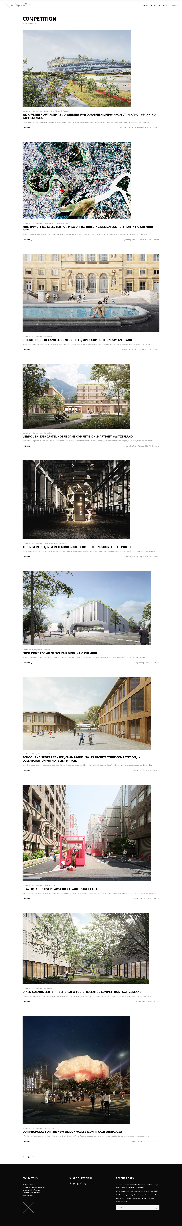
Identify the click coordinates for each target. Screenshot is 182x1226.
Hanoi (52, 111)
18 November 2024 (141, 127)
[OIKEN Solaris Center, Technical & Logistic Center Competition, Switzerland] (86, 948)
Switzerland (48, 336)
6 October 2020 (153, 1001)
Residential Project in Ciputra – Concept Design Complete (136, 1195)
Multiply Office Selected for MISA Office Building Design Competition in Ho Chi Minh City (88, 228)
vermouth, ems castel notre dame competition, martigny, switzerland (78, 436)
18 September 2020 (152, 1141)
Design (46, 111)
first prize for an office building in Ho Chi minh (60, 653)
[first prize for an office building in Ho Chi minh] (87, 608)
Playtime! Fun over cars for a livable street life (60, 889)
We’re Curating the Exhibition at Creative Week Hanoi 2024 (137, 1191)
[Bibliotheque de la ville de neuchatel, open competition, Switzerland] (91, 293)
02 (29, 1157)
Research (59, 111)
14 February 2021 (153, 770)
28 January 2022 (142, 349)
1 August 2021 (143, 556)
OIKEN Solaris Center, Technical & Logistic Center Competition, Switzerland (82, 992)
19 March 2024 (143, 239)
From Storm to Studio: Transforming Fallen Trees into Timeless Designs (135, 1200)
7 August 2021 (143, 446)
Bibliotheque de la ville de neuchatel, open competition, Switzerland (77, 340)
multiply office (128, 127)
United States (49, 1128)
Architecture (27, 111)
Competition (37, 111)
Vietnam (67, 111)
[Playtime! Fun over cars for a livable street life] (87, 833)
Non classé (54, 543)
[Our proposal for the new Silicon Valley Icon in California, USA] (76, 1070)
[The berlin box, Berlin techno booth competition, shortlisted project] (76, 499)
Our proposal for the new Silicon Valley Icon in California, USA (72, 1132)
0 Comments (154, 127)
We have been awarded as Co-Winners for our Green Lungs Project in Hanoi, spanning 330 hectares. (89, 116)
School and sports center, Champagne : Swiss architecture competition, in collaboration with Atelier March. (82, 759)
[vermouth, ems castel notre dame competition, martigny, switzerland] (76, 396)
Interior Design (55, 223)
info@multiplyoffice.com (31, 1190)
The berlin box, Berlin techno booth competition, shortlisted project (78, 547)
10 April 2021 (155, 662)
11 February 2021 (153, 898)
